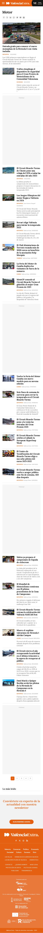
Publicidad (15, 870)
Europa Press (27, 480)
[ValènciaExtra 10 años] (18, 3)
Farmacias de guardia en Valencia (26, 857)
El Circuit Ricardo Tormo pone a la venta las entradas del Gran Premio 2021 (28, 423)
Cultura (18, 852)
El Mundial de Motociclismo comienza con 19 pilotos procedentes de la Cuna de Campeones (28, 589)
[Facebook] (3, 17)
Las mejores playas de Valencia (16, 860)
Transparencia (26, 870)
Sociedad (10, 852)
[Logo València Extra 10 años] (21, 837)
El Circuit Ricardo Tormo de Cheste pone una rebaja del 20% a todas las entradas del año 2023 (28, 172)
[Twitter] (7, 17)
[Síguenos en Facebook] (16, 840)
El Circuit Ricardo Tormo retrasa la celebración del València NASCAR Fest (28, 612)
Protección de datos (13, 867)
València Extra (27, 230)
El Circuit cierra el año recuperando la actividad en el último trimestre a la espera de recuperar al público (28, 656)
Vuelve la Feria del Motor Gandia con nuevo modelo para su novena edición (28, 380)
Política (26, 849)
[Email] (20, 17)
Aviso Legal (34, 864)
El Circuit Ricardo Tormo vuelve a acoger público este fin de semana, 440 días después (28, 473)
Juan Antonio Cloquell (29, 203)
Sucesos (27, 852)
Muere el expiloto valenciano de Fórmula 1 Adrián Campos (28, 633)
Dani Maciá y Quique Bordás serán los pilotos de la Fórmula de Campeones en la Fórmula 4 (28, 685)
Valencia (8, 849)
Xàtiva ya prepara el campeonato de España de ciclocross (27, 559)
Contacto (8, 864)
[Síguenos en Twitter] (20, 840)
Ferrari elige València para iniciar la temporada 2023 (28, 225)
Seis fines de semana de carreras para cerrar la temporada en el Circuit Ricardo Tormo (28, 396)
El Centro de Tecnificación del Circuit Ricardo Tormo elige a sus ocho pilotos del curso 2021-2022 (28, 456)
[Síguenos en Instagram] (23, 840)
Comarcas (16, 849)
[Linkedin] (10, 17)
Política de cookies (30, 867)
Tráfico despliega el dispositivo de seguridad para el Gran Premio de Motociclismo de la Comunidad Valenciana (28, 74)
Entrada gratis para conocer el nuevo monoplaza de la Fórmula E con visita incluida (20, 49)
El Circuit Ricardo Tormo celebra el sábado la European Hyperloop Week (28, 439)
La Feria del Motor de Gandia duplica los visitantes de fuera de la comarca (28, 267)
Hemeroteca (33, 860)
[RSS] (27, 840)
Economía (35, 849)
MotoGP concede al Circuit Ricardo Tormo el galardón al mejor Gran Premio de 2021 (28, 283)
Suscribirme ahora (21, 822)
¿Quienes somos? (21, 864)
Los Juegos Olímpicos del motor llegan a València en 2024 (28, 198)
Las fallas (8, 857)
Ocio (34, 852)
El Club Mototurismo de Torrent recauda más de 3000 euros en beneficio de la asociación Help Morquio (28, 250)
